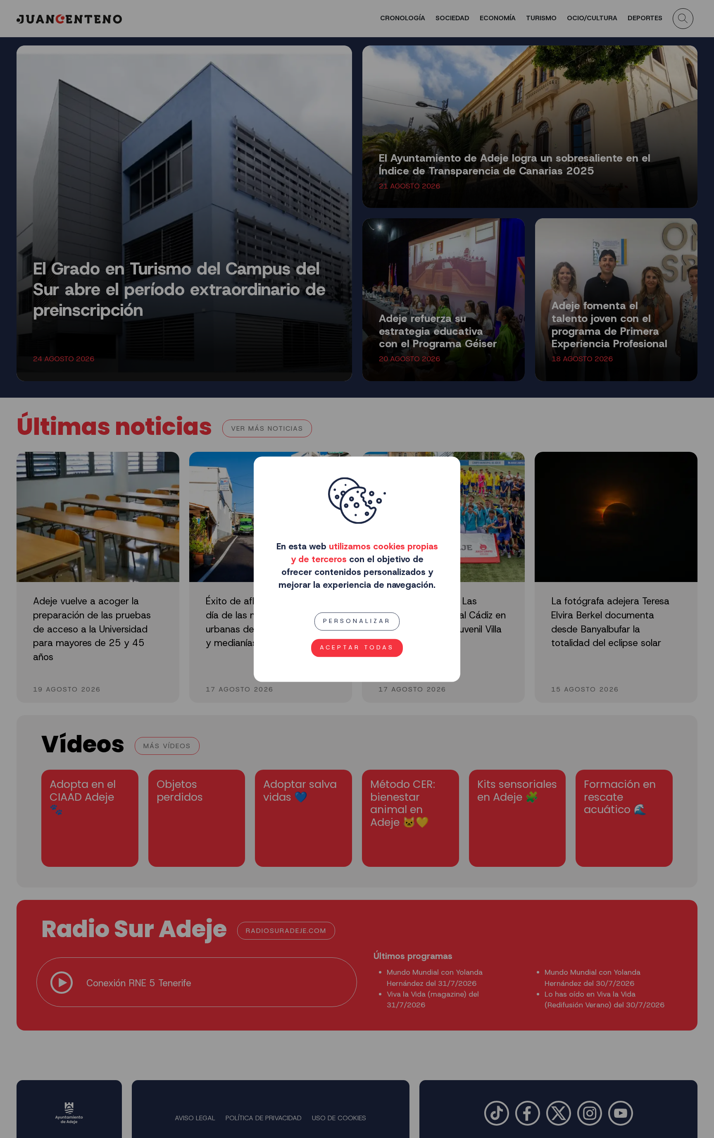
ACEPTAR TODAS (357, 647)
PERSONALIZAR (357, 621)
